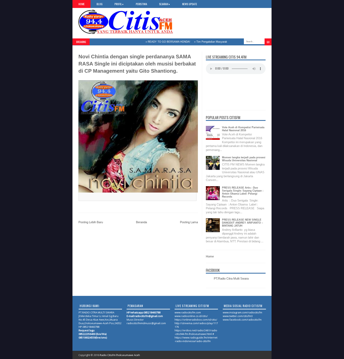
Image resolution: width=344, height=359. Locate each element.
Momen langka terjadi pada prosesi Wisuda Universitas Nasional (243, 159)
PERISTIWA (141, 4)
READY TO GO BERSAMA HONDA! (162, 41)
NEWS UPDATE (189, 4)
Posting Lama (189, 222)
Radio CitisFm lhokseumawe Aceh (120, 355)
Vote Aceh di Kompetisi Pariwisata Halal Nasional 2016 (243, 129)
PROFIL (119, 4)
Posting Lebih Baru (90, 222)
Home (81, 4)
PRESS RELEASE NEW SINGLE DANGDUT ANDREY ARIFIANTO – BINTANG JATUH (242, 222)
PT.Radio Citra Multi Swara (231, 278)
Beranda (141, 222)
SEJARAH (164, 4)
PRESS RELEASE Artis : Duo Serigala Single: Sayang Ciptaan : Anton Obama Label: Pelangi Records (242, 192)
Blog (100, 4)
